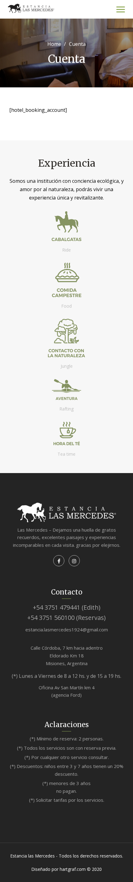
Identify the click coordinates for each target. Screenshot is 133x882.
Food (66, 306)
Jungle (67, 366)
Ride (66, 250)
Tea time (66, 454)
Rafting (66, 409)
